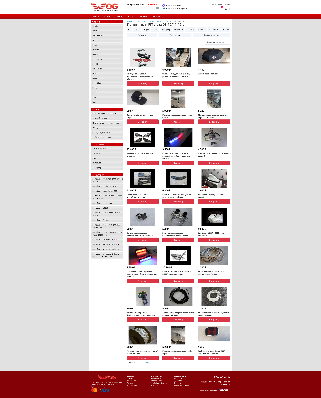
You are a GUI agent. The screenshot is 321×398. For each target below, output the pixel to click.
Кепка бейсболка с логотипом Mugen (140, 116)
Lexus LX (154, 385)
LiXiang (95, 78)
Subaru (95, 88)
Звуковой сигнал (99, 118)
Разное (130, 383)
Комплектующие (211, 35)
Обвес (137, 29)
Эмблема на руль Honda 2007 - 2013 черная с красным (212, 352)
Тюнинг (96, 16)
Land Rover (97, 69)
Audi (94, 97)
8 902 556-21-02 (222, 376)
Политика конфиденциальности (103, 385)
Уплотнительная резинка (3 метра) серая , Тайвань (211, 272)
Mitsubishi (96, 83)
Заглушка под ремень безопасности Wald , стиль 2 (140, 234)
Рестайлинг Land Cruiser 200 (104, 191)
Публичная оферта (98, 387)
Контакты (155, 16)
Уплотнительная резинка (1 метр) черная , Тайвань (178, 313)
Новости (129, 16)
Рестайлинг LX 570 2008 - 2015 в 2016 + (106, 213)
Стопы (155, 29)
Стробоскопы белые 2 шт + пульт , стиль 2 (214, 154)
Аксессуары (175, 35)
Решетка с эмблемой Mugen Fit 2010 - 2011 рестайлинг (176, 195)
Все (129, 29)
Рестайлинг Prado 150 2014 (104, 186)
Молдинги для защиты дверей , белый (177, 116)
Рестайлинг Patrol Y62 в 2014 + (105, 239)
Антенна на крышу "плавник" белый (212, 195)
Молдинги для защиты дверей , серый (177, 352)
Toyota (95, 26)
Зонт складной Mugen (208, 74)
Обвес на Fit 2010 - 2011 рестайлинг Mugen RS (137, 195)
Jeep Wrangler (98, 59)
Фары (146, 29)
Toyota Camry (156, 381)
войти (227, 4)
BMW (94, 45)
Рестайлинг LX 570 (100, 208)
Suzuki (95, 92)
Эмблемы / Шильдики (101, 137)
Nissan (95, 40)
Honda (95, 54)
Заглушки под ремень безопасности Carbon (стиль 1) (141, 313)
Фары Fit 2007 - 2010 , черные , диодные (140, 154)
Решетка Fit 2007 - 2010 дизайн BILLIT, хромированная (176, 272)
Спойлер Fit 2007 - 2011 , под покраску (211, 234)
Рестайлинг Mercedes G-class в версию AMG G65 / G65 (105, 255)
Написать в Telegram (176, 8)
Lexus (94, 30)
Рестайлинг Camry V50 (102, 203)
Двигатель (96, 158)
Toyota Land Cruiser (158, 383)
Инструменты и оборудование (105, 123)
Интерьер (96, 163)
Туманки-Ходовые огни (219, 29)
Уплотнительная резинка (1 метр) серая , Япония (142, 352)
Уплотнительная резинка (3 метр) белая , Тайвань (213, 313)
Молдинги (178, 29)
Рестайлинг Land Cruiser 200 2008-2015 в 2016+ (107, 197)
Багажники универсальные (104, 113)
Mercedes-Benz (98, 35)
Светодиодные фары (101, 132)
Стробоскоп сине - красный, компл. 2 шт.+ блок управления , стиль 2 (142, 274)
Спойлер (190, 29)
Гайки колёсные (99, 148)
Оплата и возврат (182, 385)
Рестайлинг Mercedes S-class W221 (107, 249)
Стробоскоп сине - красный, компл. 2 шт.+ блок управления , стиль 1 (177, 156)
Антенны (142, 35)
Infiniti (95, 64)
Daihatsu (96, 50)
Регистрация (217, 4)
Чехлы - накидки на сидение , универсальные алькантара (176, 75)
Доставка (118, 16)
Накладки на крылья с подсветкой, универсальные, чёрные (140, 76)
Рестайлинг (132, 381)
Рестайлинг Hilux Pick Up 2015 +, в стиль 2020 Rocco (107, 233)
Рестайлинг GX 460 (100, 220)
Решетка (201, 29)
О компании (142, 16)
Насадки (96, 127)
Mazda (95, 73)
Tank (94, 102)
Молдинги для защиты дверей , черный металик (213, 116)
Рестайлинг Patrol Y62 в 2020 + (105, 244)
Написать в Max (174, 5)
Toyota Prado (155, 378)
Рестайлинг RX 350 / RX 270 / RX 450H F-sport (105, 226)
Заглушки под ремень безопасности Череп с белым (175, 234)
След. (147, 362)
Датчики (96, 153)
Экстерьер (96, 167)
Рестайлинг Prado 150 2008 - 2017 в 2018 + (107, 180)
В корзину (142, 83)
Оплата (106, 16)
